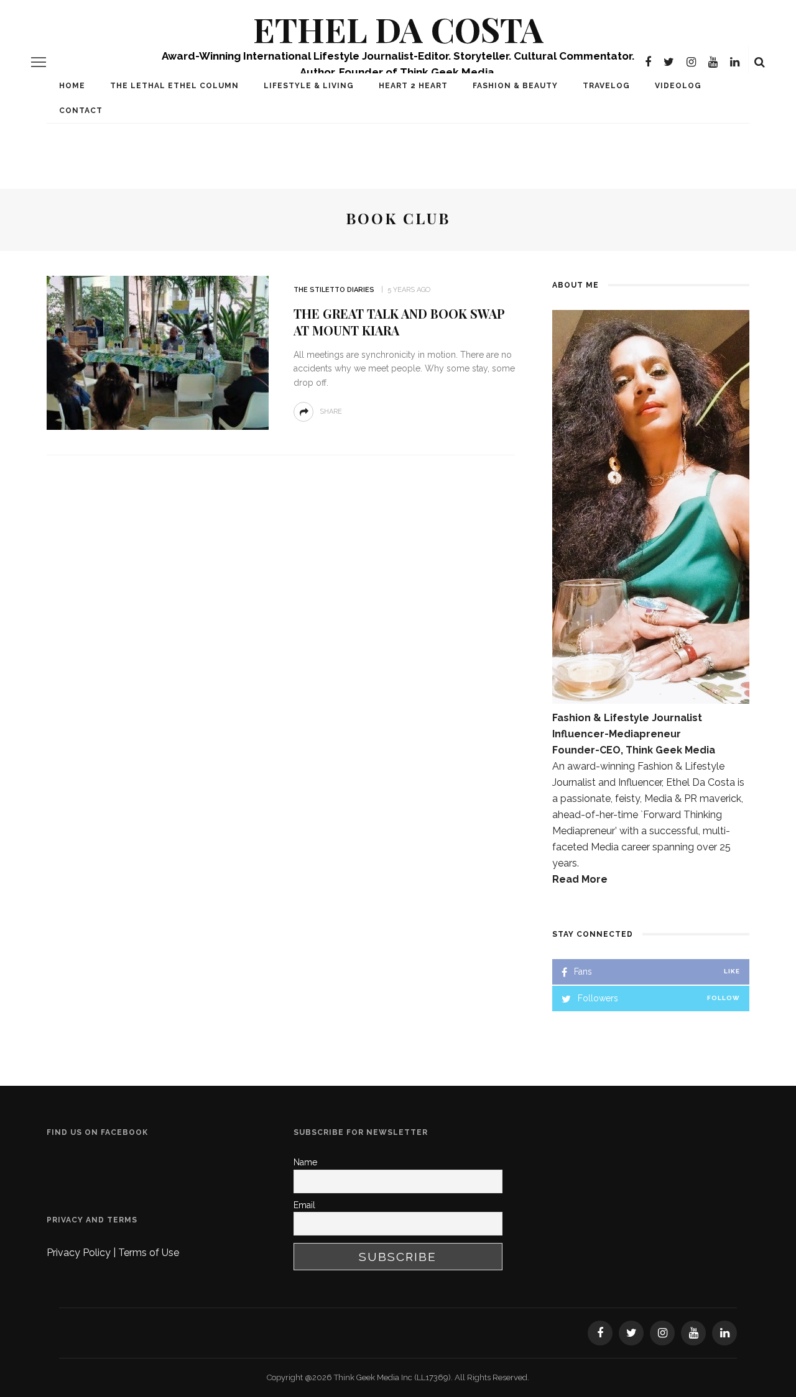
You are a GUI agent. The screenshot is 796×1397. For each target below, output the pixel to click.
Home (72, 85)
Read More (580, 879)
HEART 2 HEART (413, 85)
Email (304, 1205)
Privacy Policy (80, 1252)
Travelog (606, 85)
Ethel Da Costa (398, 29)
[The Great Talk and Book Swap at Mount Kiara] (158, 352)
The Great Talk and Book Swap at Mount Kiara (399, 322)
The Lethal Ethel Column (174, 85)
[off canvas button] (38, 62)
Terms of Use (148, 1252)
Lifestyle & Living (309, 85)
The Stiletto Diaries (334, 290)
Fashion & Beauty (515, 85)
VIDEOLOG (678, 85)
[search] (759, 62)
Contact (81, 110)
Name (305, 1162)
